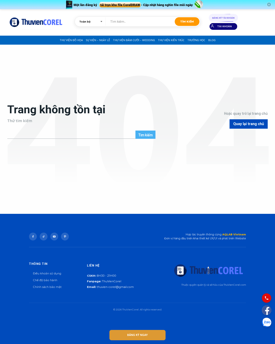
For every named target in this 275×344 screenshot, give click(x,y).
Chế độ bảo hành (45, 280)
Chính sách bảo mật (47, 287)
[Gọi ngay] (266, 298)
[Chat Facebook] (266, 310)
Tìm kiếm (187, 21)
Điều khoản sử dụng (47, 273)
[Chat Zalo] (266, 322)
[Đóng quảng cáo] (269, 4)
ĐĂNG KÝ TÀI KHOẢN (223, 18)
